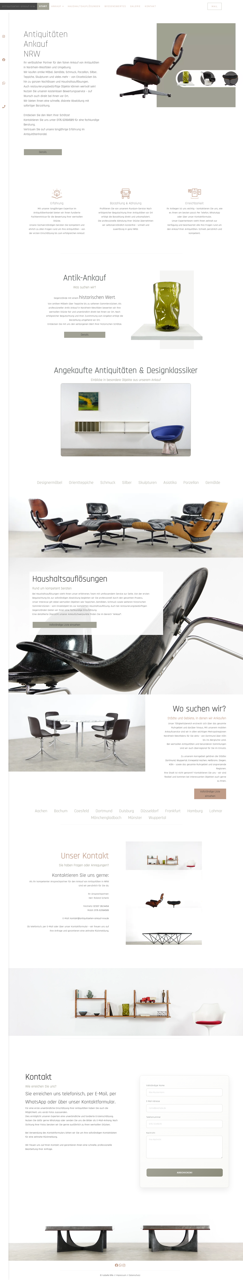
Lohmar (215, 811)
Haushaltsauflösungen (84, 6)
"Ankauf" (116, 614)
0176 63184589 (65, 120)
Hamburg (195, 811)
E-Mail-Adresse (153, 1101)
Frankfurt (173, 811)
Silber (127, 482)
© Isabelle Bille (106, 1275)
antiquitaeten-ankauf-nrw (18, 6)
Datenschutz (134, 1275)
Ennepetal (193, 760)
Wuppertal (182, 760)
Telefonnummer (153, 1117)
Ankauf (56, 6)
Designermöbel (49, 482)
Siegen (222, 760)
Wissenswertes (115, 6)
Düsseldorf (149, 811)
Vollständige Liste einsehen (64, 625)
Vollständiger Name (155, 1085)
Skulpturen (147, 482)
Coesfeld (81, 811)
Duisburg (126, 811)
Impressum (121, 1275)
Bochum (61, 811)
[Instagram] (4, 28)
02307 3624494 (101, 906)
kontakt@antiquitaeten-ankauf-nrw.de (89, 918)
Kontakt (150, 6)
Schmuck (107, 482)
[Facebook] (4, 52)
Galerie (135, 6)
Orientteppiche (81, 482)
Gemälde (212, 482)
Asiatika (170, 482)
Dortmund (170, 760)
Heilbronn (213, 760)
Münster (135, 817)
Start (43, 6)
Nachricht (150, 1133)
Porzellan (191, 482)
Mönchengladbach (106, 817)
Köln (171, 764)
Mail (215, 6)
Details (43, 152)
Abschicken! (184, 1172)
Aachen (203, 760)
